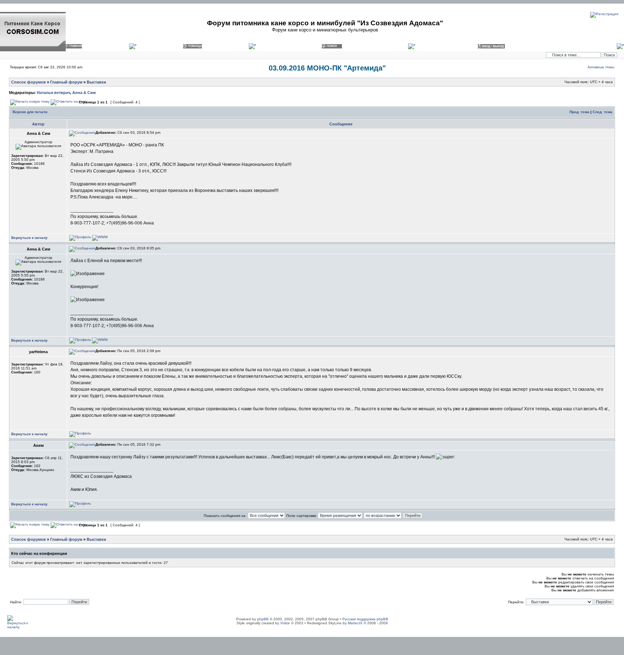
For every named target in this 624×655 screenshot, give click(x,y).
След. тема (602, 112)
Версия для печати (30, 112)
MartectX (355, 623)
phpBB (263, 619)
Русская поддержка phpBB (365, 619)
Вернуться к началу (29, 238)
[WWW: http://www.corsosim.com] (100, 237)
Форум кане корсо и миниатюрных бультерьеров (325, 30)
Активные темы (601, 67)
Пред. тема (579, 112)
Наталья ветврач (53, 92)
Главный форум (66, 82)
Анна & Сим (84, 92)
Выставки (96, 82)
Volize (285, 623)
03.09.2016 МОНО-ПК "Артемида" (327, 68)
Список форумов (28, 82)
